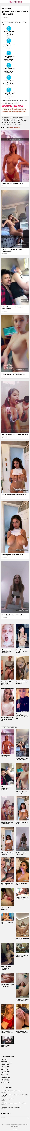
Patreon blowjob (17, 117)
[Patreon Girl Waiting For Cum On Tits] (22, 925)
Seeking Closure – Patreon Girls (12, 183)
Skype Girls (5, 1074)
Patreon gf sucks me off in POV (12, 555)
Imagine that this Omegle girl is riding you (12, 1091)
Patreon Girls (14, 127)
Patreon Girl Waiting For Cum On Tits (22, 939)
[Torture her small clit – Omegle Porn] (22, 668)
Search (27, 1118)
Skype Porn (5, 1076)
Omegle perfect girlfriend (7, 1099)
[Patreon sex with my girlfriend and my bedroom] (7, 954)
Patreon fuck (19, 119)
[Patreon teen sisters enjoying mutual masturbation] (15, 281)
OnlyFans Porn (6, 1071)
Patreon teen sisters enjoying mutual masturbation (14, 308)
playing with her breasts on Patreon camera (22, 1000)
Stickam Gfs (5, 1079)
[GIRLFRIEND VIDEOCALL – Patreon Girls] (15, 407)
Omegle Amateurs (7, 1063)
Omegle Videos (6, 1069)
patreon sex (16, 122)
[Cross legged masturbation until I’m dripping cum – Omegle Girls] (22, 700)
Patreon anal (6, 117)
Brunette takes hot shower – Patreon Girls (7, 1031)
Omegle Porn (5, 1066)
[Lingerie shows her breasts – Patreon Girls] (22, 1016)
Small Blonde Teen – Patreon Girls (13, 615)
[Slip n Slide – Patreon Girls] (22, 869)
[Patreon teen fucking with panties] (7, 897)
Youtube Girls (5, 1082)
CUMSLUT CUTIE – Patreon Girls (6, 1046)
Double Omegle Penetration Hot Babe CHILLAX (22, 651)
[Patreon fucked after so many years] (15, 467)
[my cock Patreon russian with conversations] (15, 219)
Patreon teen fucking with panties (6, 908)
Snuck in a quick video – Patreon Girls (22, 955)
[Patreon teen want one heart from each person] (22, 892)
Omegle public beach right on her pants (11, 1107)
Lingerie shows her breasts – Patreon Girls (22, 1031)
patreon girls (6, 120)
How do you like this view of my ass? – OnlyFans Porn (7, 719)
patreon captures (8, 119)
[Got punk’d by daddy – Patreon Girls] (7, 869)
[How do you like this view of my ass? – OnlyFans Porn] (7, 702)
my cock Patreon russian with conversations (12, 250)
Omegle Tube (5, 1068)
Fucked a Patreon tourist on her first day (7, 985)
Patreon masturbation (19, 120)
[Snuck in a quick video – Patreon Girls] (22, 948)
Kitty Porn (4, 1061)
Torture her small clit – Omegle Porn (22, 682)
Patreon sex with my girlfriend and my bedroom (6, 968)
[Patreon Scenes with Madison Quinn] (15, 344)
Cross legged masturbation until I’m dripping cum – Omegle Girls (22, 716)
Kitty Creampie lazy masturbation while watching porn (6, 651)
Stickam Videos (6, 1081)
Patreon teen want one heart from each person (22, 898)
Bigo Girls (4, 1059)
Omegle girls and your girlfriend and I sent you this (14, 1095)
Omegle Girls (5, 1064)
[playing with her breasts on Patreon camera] (22, 985)
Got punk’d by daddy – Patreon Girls (7, 884)
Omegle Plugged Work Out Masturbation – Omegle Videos (7, 683)
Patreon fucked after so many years (14, 494)
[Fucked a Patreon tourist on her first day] (7, 978)
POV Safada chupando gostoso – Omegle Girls (13, 1103)
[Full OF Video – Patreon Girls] (7, 917)
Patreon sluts (6, 124)
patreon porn (6, 122)
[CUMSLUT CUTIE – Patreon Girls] (7, 1039)
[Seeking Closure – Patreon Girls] (15, 156)
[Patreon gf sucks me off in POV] (15, 527)
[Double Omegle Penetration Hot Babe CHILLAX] (22, 636)
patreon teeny (17, 124)
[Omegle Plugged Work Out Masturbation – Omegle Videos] (7, 668)
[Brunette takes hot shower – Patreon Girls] (7, 1016)
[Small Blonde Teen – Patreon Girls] (15, 587)
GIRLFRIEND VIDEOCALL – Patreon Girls (15, 434)
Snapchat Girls (6, 1077)
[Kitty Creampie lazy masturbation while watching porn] (7, 636)
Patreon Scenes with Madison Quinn (14, 374)
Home (15, 1129)
